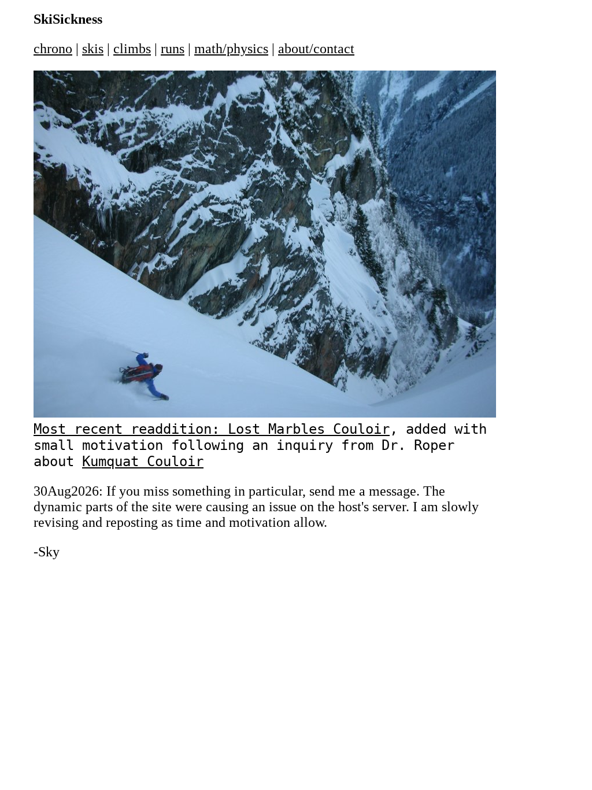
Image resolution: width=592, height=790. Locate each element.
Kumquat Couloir (143, 461)
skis (92, 48)
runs (172, 48)
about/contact (316, 48)
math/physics (231, 48)
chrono (53, 48)
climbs (132, 48)
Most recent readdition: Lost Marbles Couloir (212, 429)
